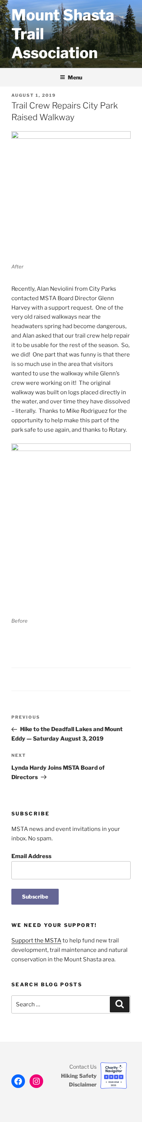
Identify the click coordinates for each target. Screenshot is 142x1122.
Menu (75, 77)
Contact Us (83, 1066)
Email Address (31, 856)
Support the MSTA (36, 940)
